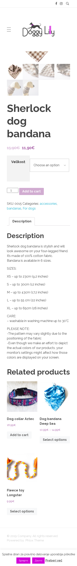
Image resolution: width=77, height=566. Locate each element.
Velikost (18, 162)
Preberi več (53, 560)
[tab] (22, 221)
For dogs (29, 208)
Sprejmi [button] (23, 560)
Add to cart (31, 191)
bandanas (14, 208)
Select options (55, 440)
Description (21, 221)
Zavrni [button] (38, 560)
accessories (48, 204)
